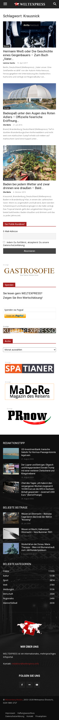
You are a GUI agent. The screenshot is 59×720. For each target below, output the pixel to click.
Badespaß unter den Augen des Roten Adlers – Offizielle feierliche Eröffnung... (29, 117)
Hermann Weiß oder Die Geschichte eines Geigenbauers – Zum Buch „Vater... (28, 55)
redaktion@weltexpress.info (25, 663)
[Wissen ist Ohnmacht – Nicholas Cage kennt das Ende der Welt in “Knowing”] (11, 518)
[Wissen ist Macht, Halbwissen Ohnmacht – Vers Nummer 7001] (11, 533)
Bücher (6, 46)
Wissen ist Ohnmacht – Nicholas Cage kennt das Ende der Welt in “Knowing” (36, 517)
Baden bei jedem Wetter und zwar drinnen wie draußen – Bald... (26, 186)
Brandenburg (9, 179)
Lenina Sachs (9, 63)
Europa (6, 108)
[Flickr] (29, 685)
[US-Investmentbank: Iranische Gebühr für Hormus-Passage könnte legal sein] (11, 453)
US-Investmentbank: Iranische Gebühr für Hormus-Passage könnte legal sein (38, 452)
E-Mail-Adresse (10, 231)
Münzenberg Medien (14, 700)
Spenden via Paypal (13, 309)
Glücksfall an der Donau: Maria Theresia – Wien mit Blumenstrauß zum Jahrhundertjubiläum (38, 547)
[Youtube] (37, 685)
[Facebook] (22, 685)
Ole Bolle (7, 125)
